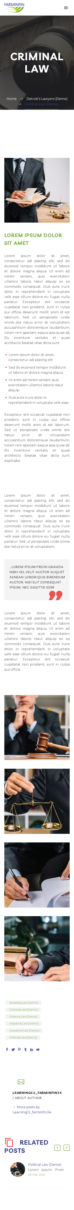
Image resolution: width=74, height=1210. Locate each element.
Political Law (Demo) (23, 1037)
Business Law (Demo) (24, 1002)
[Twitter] (13, 1049)
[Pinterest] (19, 1049)
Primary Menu (66, 8)
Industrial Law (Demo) (24, 1023)
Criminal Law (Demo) (23, 1009)
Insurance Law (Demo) (24, 1030)
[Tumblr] (25, 1049)
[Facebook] (7, 1049)
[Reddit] (37, 1049)
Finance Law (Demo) (23, 1016)
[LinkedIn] (31, 1049)
